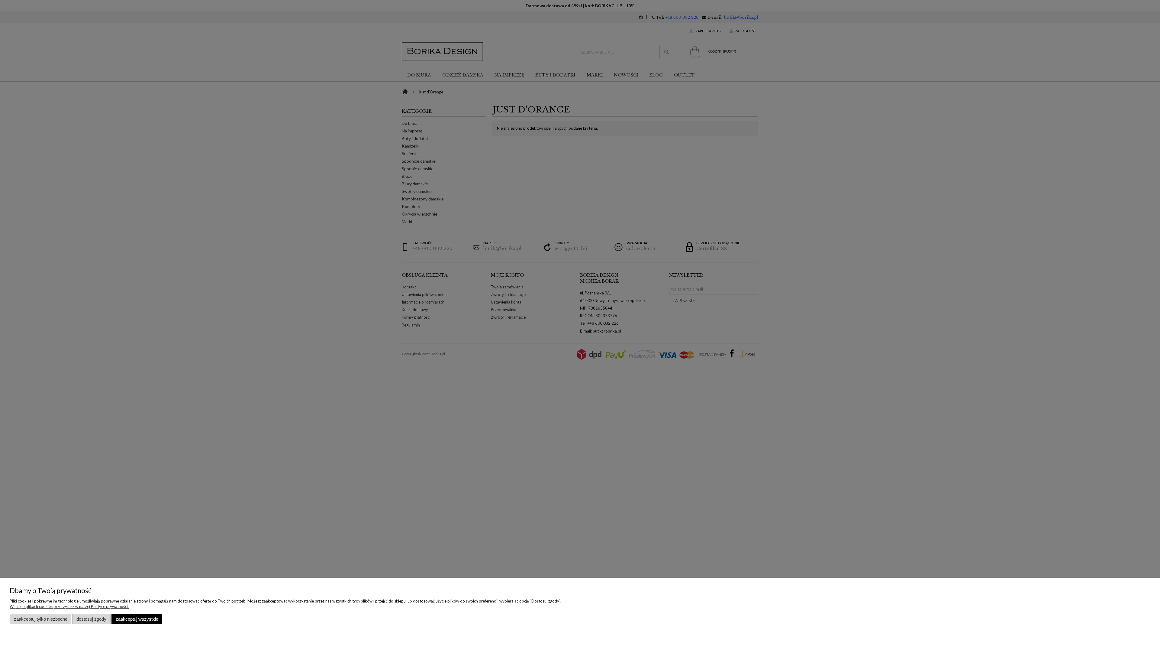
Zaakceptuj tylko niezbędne (40, 619)
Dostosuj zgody (91, 619)
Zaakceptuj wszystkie (137, 619)
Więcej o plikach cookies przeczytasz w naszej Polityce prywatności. (69, 606)
